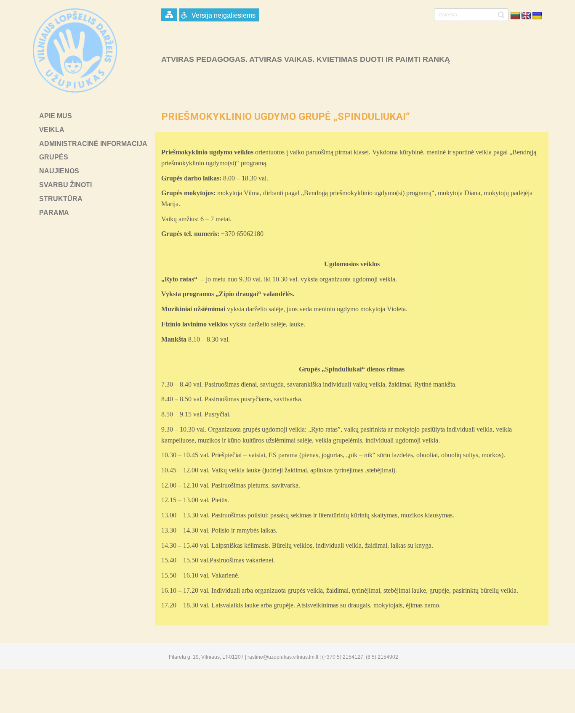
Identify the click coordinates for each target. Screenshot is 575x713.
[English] (526, 16)
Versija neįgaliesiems (224, 15)
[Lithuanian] (515, 16)
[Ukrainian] (537, 16)
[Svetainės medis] (169, 14)
